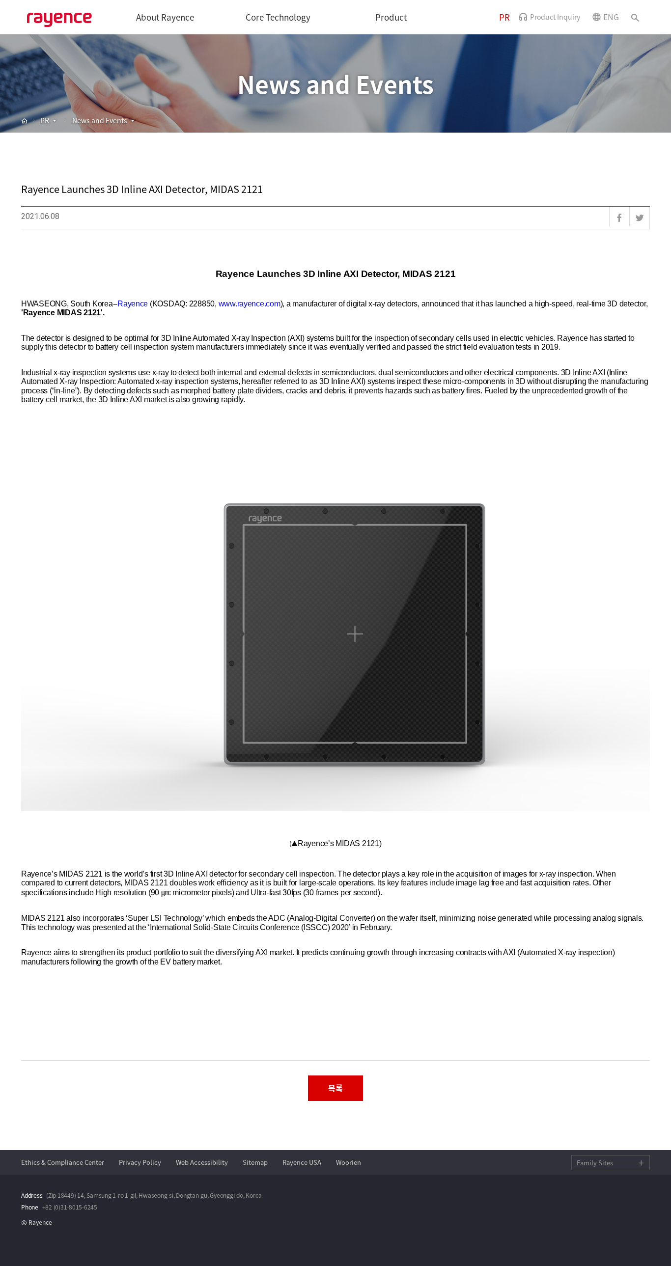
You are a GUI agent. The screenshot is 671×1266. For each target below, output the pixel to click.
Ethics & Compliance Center (62, 1162)
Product (391, 17)
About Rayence (165, 17)
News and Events (99, 120)
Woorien (348, 1162)
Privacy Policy (140, 1162)
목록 (335, 1088)
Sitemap (255, 1162)
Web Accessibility (202, 1162)
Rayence (61, 17)
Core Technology (278, 17)
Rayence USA (301, 1162)
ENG (611, 17)
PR (504, 17)
